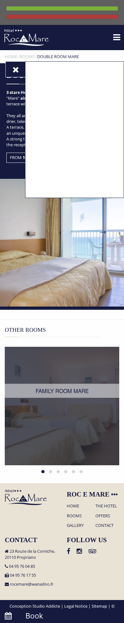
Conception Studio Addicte (35, 606)
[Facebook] (68, 552)
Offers (102, 516)
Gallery (75, 525)
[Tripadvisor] (92, 552)
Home (73, 506)
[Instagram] (79, 552)
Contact (104, 525)
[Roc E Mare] (26, 37)
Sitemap (99, 606)
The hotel (106, 506)
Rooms (74, 516)
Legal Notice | (78, 606)
